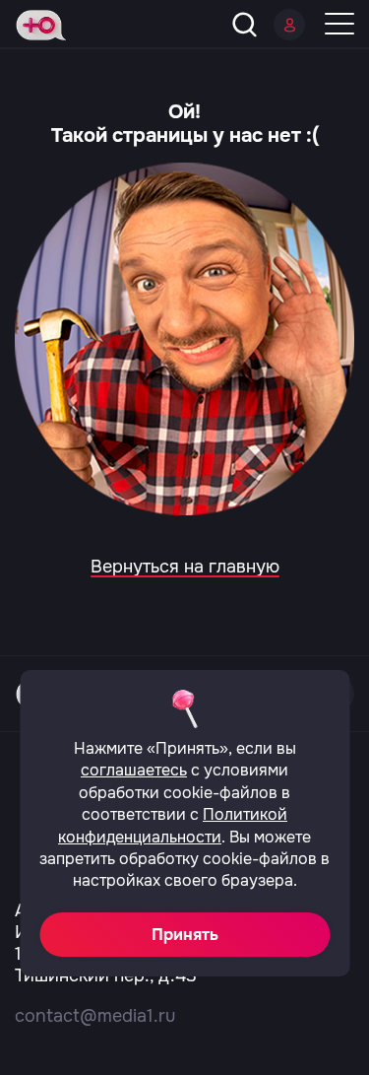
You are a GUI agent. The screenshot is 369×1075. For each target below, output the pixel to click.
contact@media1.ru (95, 1016)
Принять (185, 934)
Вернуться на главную (185, 566)
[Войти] (289, 24)
